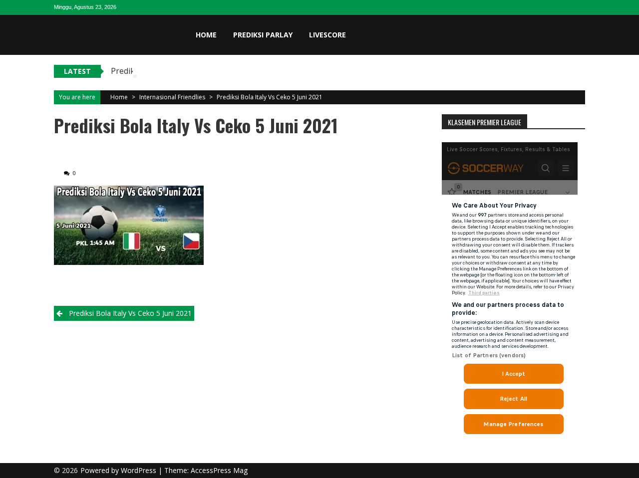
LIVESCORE (327, 34)
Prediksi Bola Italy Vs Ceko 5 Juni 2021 (269, 97)
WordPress (139, 470)
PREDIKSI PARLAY (263, 34)
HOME (206, 34)
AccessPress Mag (219, 470)
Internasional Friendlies (172, 97)
